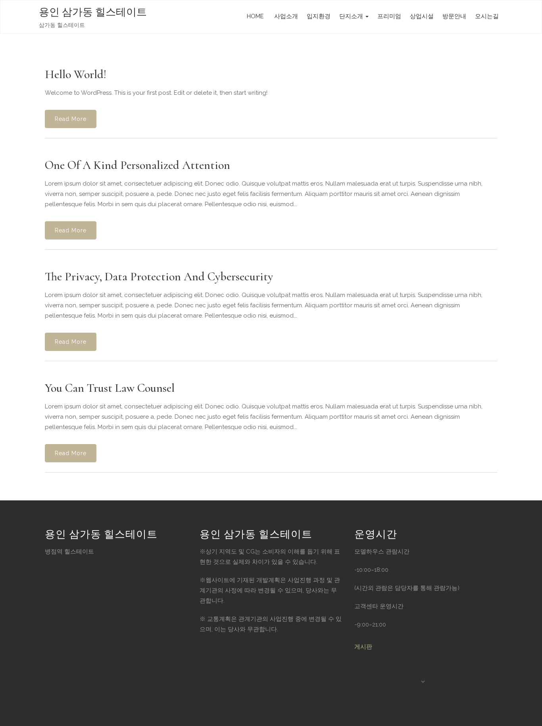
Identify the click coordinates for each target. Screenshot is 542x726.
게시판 (363, 646)
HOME (255, 16)
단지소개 (352, 16)
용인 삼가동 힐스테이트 (93, 12)
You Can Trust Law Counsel (110, 388)
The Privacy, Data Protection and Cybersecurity (159, 276)
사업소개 (285, 16)
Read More (70, 119)
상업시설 (422, 16)
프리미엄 (389, 16)
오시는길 (487, 16)
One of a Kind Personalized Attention (137, 165)
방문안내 (454, 16)
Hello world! (75, 74)
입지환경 (319, 16)
